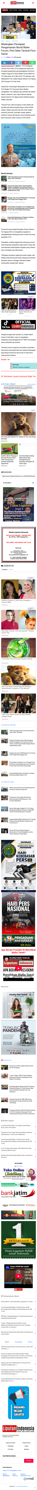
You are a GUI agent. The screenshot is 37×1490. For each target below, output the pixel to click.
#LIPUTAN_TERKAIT (8, 384)
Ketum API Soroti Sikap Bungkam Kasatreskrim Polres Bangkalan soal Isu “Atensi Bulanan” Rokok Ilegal (21, 832)
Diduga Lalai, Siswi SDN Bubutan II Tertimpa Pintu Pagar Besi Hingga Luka (21, 198)
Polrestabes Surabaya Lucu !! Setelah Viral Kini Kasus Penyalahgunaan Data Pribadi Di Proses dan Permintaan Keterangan (21, 208)
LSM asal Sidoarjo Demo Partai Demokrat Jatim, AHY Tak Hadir (21, 177)
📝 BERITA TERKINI (8, 725)
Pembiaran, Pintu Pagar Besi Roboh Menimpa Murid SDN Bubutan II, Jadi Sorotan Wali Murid (20, 799)
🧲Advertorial (6, 1060)
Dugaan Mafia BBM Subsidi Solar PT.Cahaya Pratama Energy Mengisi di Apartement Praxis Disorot (22, 821)
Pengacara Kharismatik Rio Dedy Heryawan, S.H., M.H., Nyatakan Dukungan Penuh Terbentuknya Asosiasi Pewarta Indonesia (22, 1111)
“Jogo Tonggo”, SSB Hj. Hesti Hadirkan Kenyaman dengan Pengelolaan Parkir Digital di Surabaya (20, 1077)
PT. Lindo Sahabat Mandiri (21, 1486)
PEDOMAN (10, 1446)
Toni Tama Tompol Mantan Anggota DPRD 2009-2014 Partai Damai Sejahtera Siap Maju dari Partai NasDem (17, 514)
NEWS (2, 41)
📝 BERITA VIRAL (7, 782)
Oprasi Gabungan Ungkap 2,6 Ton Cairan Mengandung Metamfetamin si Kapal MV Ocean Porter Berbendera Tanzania (21, 810)
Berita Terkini (6, 396)
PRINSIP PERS (26, 1443)
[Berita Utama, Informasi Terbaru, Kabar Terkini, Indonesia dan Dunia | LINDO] (17, 3)
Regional (8, 41)
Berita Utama (15, 41)
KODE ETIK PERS (10, 1443)
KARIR (26, 1446)
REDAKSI (26, 1449)
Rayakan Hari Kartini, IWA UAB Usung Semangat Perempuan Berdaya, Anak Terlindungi (20, 1100)
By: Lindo (3, 57)
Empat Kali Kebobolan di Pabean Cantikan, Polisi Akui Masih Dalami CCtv (21, 218)
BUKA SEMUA (31, 384)
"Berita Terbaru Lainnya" (21, 367)
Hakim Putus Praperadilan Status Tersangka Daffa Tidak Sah (16, 499)
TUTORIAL (10, 1449)
